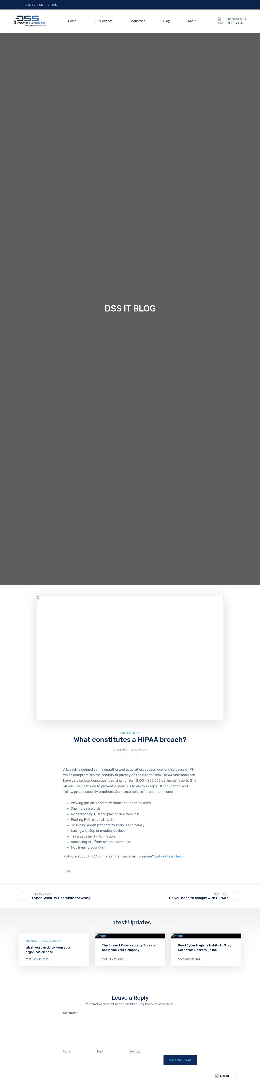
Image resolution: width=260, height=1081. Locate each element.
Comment (70, 1012)
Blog (166, 21)
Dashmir (121, 749)
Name (68, 1051)
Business (31, 940)
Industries (138, 21)
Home (72, 21)
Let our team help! (169, 856)
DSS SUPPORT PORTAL (41, 4)
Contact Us (235, 23)
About (192, 21)
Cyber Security (130, 732)
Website (135, 1051)
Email (101, 1051)
